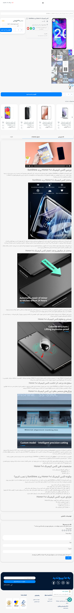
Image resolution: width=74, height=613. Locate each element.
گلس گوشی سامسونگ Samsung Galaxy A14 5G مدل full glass (10, 124)
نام (70, 542)
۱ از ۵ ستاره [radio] (70, 530)
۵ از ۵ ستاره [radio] (62, 530)
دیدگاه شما (68, 533)
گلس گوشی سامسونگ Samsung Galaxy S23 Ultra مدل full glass (66, 124)
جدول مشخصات (36, 137)
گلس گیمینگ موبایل (67, 13)
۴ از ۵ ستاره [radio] (64, 530)
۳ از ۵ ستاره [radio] (66, 530)
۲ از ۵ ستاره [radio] (68, 530)
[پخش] (69, 166)
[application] (48, 154)
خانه (72, 13)
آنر (61, 13)
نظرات (11, 137)
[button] (34, 28)
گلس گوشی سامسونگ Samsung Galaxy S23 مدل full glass (29, 124)
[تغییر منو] (43, 3)
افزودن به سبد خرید (31, 94)
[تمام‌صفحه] (27, 166)
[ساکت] (29, 166)
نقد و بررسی (61, 137)
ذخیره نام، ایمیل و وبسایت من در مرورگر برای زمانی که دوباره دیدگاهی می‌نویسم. (51, 554)
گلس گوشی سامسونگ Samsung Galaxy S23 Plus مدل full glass (47, 124)
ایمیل (69, 548)
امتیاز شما (68, 528)
